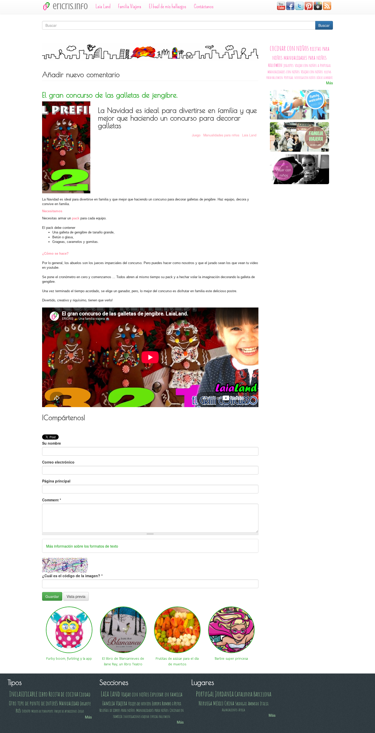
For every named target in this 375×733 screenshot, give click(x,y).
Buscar (324, 25)
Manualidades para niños (221, 135)
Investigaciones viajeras (136, 716)
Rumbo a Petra (171, 703)
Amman (253, 703)
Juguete (85, 703)
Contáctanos (204, 6)
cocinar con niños (289, 48)
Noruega (205, 703)
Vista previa (76, 596)
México (218, 703)
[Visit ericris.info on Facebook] (290, 5)
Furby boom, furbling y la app (69, 659)
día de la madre (325, 77)
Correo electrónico (58, 462)
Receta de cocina (63, 694)
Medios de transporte (42, 711)
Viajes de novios (139, 703)
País (18, 710)
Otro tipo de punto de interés (33, 703)
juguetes (288, 65)
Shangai (241, 703)
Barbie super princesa (231, 659)
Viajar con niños (312, 71)
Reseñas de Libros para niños (117, 710)
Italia (264, 703)
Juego (196, 135)
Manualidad (69, 703)
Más (329, 82)
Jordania (224, 693)
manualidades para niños (305, 57)
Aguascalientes (230, 710)
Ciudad (84, 694)
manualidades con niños (284, 71)
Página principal (56, 480)
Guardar (52, 596)
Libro (43, 694)
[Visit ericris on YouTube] (281, 5)
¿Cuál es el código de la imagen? (72, 575)
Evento (26, 711)
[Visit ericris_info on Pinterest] (309, 5)
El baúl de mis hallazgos (167, 6)
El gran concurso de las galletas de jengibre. (110, 95)
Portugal (288, 77)
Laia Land (102, 6)
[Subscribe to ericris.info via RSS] (327, 5)
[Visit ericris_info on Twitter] (299, 5)
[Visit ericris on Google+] (318, 5)
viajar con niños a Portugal (313, 65)
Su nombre (51, 443)
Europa (156, 703)
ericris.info (70, 6)
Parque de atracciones (65, 711)
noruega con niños (305, 77)
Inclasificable (23, 693)
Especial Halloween (160, 716)
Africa (242, 710)
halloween (275, 65)
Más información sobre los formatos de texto (82, 546)
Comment (51, 499)
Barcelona (262, 694)
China (229, 703)
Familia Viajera (129, 6)
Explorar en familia (166, 694)
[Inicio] (47, 6)
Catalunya (243, 694)
